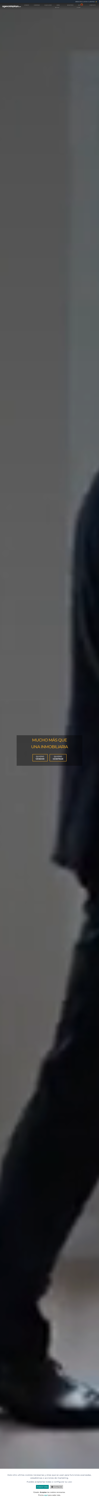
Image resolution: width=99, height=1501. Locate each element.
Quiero (40, 757)
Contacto (93, 5)
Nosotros (70, 5)
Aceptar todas (42, 1487)
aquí (46, 1495)
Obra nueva (57, 6)
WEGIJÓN (78, 6)
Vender (26, 5)
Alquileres (48, 5)
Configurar (58, 1487)
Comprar (37, 5)
